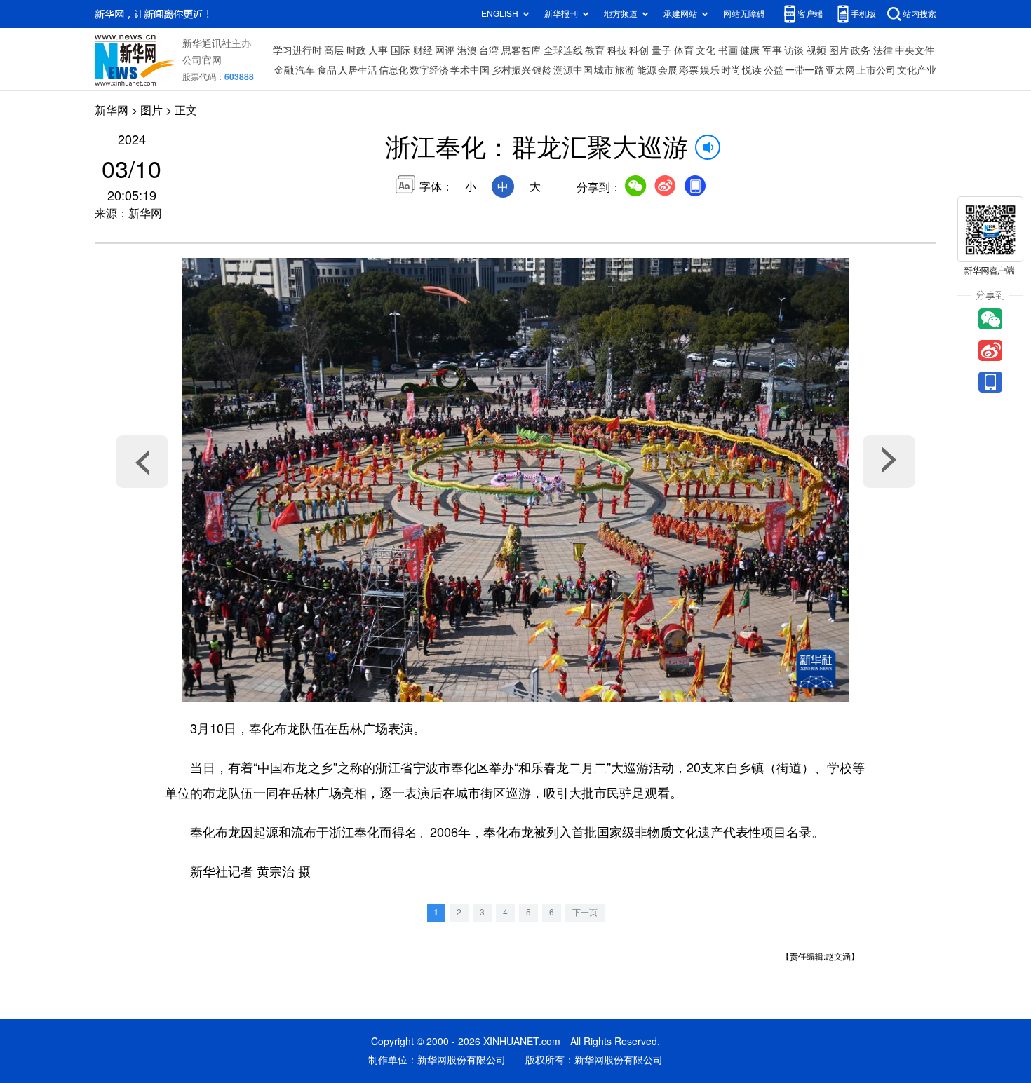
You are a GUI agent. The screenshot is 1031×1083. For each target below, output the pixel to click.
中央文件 (914, 50)
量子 (661, 50)
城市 (604, 70)
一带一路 (804, 70)
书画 (728, 50)
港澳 (467, 50)
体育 (684, 50)
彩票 (689, 70)
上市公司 (876, 70)
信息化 (393, 70)
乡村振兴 (511, 70)
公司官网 (202, 60)
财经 (423, 50)
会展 (668, 70)
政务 (860, 50)
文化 (705, 50)
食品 (327, 70)
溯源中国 (573, 70)
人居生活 (357, 70)
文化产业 (916, 70)
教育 (595, 50)
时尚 (731, 70)
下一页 (585, 912)
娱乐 (710, 70)
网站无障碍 (744, 13)
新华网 (111, 110)
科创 (639, 50)
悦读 (752, 70)
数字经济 (429, 70)
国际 (400, 50)
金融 (284, 70)
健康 (750, 50)
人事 (378, 50)
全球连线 (563, 50)
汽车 (305, 70)
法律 (883, 50)
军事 (772, 50)
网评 (444, 50)
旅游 (625, 70)
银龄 (542, 70)
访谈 (794, 50)
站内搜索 (919, 13)
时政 (356, 50)
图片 (839, 50)
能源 (646, 70)
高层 (334, 50)
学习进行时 (297, 50)
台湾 (489, 50)
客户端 (810, 13)
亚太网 (840, 70)
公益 (773, 70)
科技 (617, 50)
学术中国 (470, 70)
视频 (816, 50)
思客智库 (521, 50)
